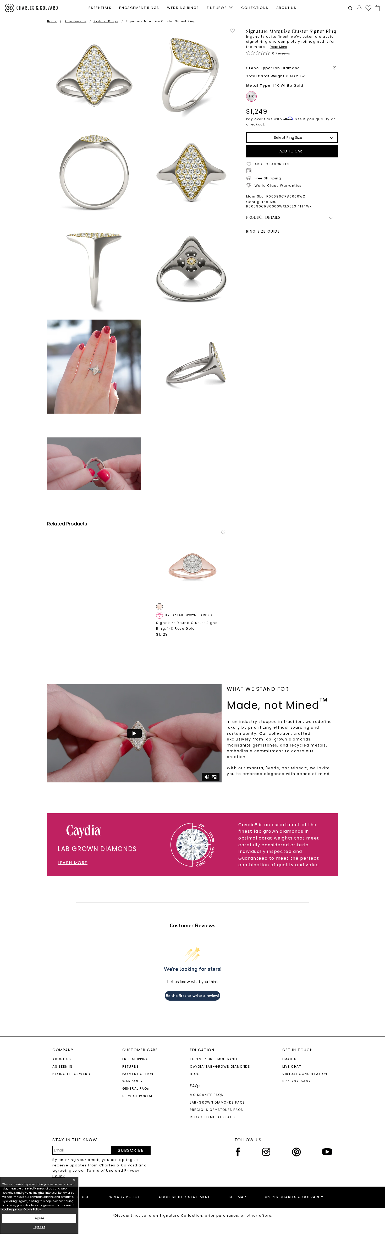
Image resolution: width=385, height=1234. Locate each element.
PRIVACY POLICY (124, 1197)
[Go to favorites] (368, 8)
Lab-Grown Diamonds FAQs (217, 1102)
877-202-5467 (296, 1081)
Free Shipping (268, 178)
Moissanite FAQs (206, 1095)
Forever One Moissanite (215, 1059)
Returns (130, 1066)
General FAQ (135, 1088)
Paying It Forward (71, 1074)
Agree (39, 1218)
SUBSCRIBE (131, 1150)
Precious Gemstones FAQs (216, 1109)
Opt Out (39, 1227)
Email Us (290, 1059)
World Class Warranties (278, 185)
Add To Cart (291, 151)
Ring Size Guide (263, 231)
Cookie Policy (32, 1209)
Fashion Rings (106, 21)
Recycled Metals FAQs (212, 1117)
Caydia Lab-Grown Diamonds (220, 1066)
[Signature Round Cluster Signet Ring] (192, 566)
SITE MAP (237, 1197)
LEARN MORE (72, 863)
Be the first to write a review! (192, 995)
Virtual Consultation (304, 1074)
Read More (278, 47)
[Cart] (376, 8)
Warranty (132, 1081)
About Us (61, 1059)
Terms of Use (100, 1170)
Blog (195, 1074)
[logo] (31, 8)
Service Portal (137, 1096)
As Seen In (62, 1066)
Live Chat (291, 1066)
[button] (350, 8)
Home (52, 21)
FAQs (195, 1085)
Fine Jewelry (75, 21)
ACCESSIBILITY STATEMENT (184, 1197)
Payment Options (139, 1074)
